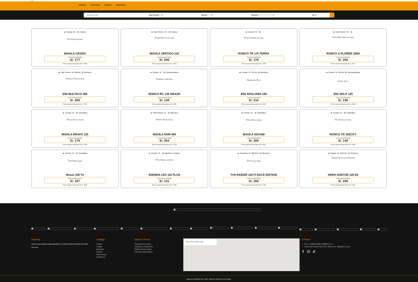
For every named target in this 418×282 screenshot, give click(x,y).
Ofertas (82, 5)
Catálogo (95, 5)
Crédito (108, 5)
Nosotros (120, 5)
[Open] (316, 15)
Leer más (34, 247)
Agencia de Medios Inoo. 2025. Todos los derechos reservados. (209, 279)
